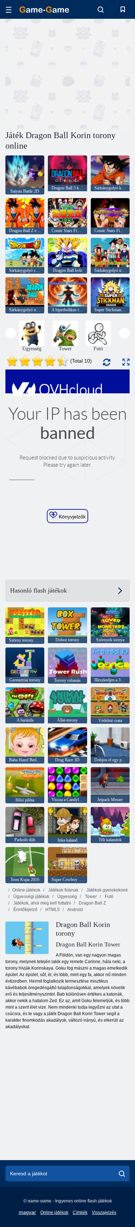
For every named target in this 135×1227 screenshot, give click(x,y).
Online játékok (26, 890)
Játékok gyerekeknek (106, 890)
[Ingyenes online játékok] (44, 10)
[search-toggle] (100, 9)
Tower (90, 896)
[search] (122, 1173)
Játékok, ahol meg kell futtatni (41, 903)
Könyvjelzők (71, 517)
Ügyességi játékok (30, 896)
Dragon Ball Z (92, 903)
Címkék (80, 1212)
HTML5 (52, 909)
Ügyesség (66, 896)
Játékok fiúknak (62, 890)
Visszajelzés (104, 1212)
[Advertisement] (66, 73)
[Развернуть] (126, 362)
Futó (108, 896)
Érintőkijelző (24, 909)
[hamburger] (8, 9)
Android (75, 909)
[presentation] (10, 333)
